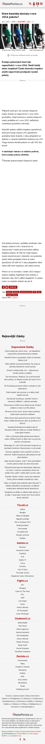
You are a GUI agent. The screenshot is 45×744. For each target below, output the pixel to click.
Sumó (22, 604)
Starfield (22, 553)
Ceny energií (22, 528)
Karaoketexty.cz (9, 701)
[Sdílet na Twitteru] (6, 287)
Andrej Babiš (22, 622)
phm (39, 292)
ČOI (34, 292)
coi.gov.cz (14, 297)
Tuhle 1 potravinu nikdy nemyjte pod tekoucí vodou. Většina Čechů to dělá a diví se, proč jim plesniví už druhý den (22, 439)
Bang (22, 663)
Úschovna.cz (22, 701)
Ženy (28, 696)
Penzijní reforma (22, 535)
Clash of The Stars (22, 591)
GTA (22, 557)
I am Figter (22, 601)
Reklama (4, 731)
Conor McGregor (22, 614)
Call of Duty (22, 569)
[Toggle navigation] (41, 3)
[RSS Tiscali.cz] (24, 739)
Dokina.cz (16, 704)
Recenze (22, 547)
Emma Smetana (22, 648)
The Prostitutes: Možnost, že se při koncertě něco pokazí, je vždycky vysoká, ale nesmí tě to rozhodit (22, 379)
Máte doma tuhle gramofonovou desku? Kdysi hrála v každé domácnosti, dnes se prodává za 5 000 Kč (22, 421)
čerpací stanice (12, 295)
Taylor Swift (22, 645)
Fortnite (22, 566)
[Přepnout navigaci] (34, 3)
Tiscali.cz (22, 505)
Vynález (23, 538)
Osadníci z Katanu (22, 667)
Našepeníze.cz (35, 704)
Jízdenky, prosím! (22, 689)
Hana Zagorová (22, 629)
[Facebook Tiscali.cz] (20, 739)
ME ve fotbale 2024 (22, 522)
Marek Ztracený (22, 642)
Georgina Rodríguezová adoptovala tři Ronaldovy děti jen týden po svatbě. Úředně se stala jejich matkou (22, 430)
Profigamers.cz (16, 698)
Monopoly (22, 670)
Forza (22, 563)
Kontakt (38, 731)
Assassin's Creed (22, 550)
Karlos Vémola (22, 607)
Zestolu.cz (22, 656)
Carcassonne (22, 660)
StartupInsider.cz (27, 707)
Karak (22, 686)
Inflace (22, 509)
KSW (22, 598)
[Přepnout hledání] (30, 3)
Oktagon (22, 588)
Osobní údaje (25, 731)
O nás (19, 736)
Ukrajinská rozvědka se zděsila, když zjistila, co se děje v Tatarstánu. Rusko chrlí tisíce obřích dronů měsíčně (22, 495)
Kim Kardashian (22, 635)
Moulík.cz (39, 701)
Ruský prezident (22, 525)
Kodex (33, 731)
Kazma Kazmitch (22, 632)
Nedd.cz (31, 701)
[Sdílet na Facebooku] (3, 287)
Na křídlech (22, 683)
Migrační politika (22, 519)
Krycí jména (22, 679)
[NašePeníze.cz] (12, 3)
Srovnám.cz (15, 707)
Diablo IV (22, 560)
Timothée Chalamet (22, 651)
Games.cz (22, 543)
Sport (22, 696)
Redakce (11, 731)
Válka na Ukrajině (22, 516)
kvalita (9, 292)
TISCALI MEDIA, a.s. (23, 734)
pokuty (16, 292)
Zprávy (16, 696)
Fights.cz (22, 580)
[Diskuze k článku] (33, 22)
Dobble (22, 673)
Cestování (35, 696)
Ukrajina (23, 512)
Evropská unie (22, 532)
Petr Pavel (22, 626)
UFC (22, 585)
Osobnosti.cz (22, 618)
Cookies (17, 731)
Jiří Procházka (22, 610)
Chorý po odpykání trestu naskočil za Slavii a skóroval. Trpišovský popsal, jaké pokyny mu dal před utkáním (22, 454)
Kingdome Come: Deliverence (22, 576)
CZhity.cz (24, 704)
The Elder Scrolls (22, 573)
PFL (22, 594)
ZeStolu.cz (27, 698)
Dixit (22, 676)
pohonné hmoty (26, 292)
